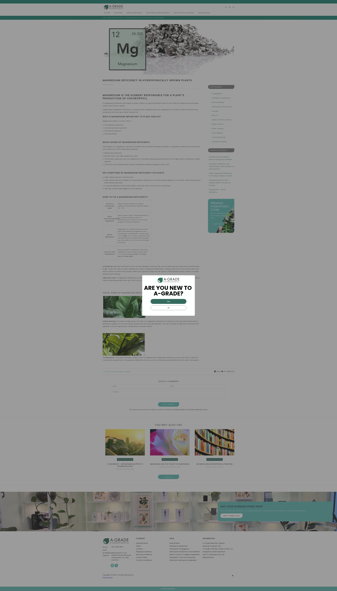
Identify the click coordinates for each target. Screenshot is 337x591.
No (168, 308)
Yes (168, 301)
